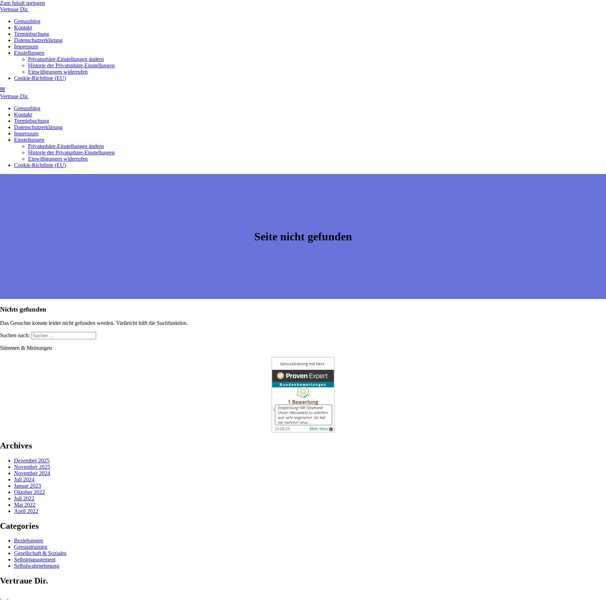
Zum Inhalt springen (22, 3)
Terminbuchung (31, 34)
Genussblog (27, 21)
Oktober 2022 (29, 492)
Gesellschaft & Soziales (40, 553)
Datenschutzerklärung (38, 40)
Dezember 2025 (31, 461)
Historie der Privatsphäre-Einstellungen (71, 65)
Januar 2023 (27, 486)
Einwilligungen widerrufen (58, 72)
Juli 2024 (24, 479)
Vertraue (14, 9)
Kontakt (23, 28)
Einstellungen (29, 53)
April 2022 (26, 511)
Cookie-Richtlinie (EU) (40, 78)
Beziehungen (28, 541)
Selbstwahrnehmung (36, 566)
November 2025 (32, 467)
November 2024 (32, 473)
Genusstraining (30, 547)
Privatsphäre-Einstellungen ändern (66, 59)
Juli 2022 (24, 498)
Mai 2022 (24, 505)
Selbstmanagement (34, 559)
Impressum (26, 46)
